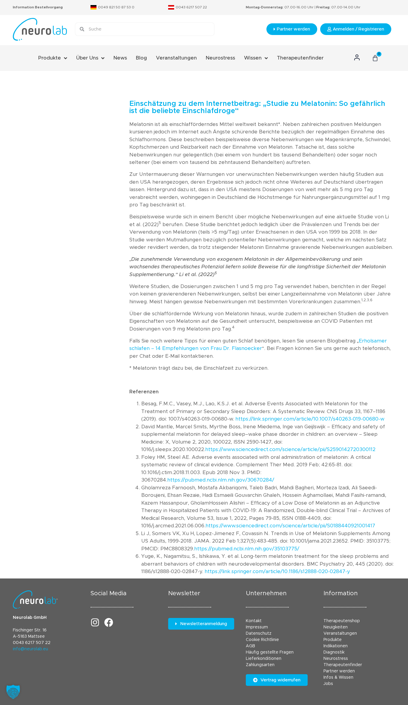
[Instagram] (95, 622)
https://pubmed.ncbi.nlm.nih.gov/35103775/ (246, 548)
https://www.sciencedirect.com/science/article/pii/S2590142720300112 (290, 449)
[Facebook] (108, 622)
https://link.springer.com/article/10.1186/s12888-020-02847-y (277, 571)
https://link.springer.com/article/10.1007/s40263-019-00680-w (309, 418)
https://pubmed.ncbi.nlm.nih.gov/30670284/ (220, 479)
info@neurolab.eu (30, 649)
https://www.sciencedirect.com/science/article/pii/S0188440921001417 (290, 525)
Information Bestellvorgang (38, 7)
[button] (13, 692)
